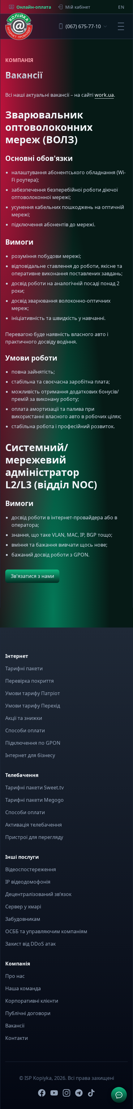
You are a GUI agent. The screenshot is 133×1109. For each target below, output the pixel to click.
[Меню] (121, 26)
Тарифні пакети (24, 668)
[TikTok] (91, 1093)
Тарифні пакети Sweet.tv (34, 787)
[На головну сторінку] (18, 26)
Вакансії (14, 1025)
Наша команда (23, 988)
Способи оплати (25, 730)
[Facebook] (41, 1093)
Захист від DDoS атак (30, 943)
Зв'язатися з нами (32, 576)
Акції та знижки (23, 718)
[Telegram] (79, 1093)
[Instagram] (66, 1093)
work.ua (104, 94)
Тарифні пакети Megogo (34, 799)
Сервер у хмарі (23, 906)
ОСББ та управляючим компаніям (46, 931)
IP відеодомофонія (27, 881)
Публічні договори (27, 1013)
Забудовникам (22, 919)
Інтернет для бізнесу (30, 755)
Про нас (15, 976)
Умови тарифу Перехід (32, 705)
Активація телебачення (33, 824)
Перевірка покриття (29, 680)
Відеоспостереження (30, 869)
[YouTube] (54, 1093)
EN (121, 7)
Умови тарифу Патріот (32, 693)
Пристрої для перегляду (34, 837)
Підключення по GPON (32, 742)
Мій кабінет (77, 7)
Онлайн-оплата (33, 7)
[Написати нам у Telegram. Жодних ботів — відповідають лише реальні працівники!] (119, 1095)
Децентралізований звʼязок (38, 894)
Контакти (16, 1038)
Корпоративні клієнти (31, 1000)
